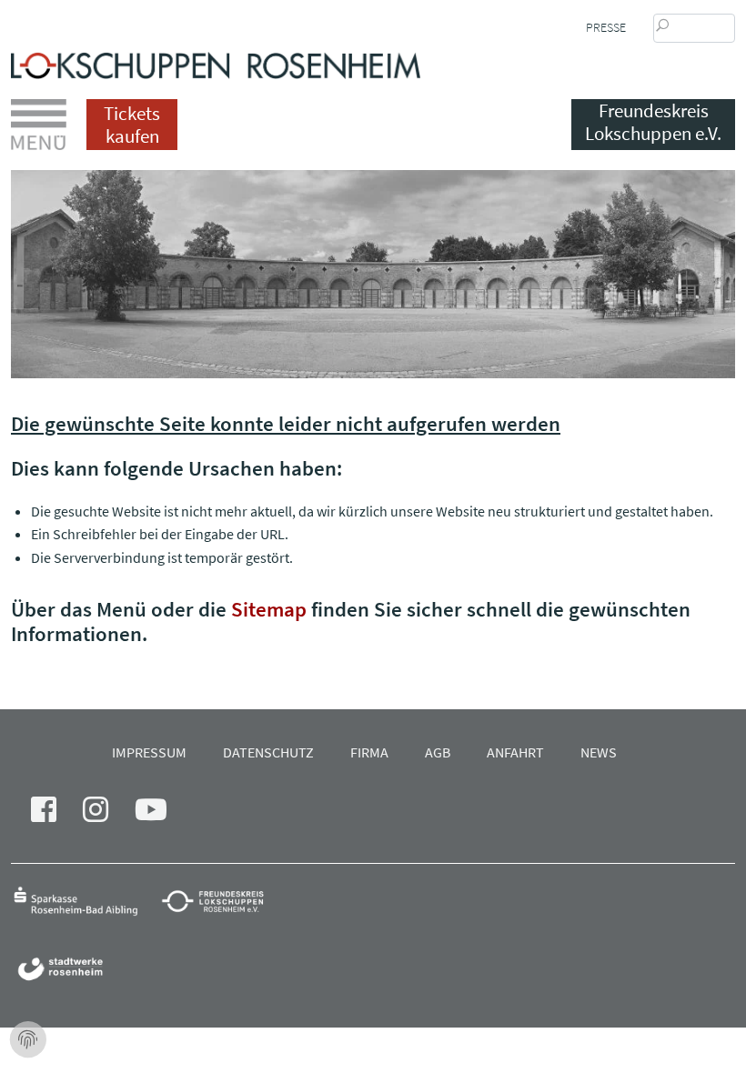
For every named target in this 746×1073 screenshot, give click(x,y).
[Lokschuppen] (215, 61)
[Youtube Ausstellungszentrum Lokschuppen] (162, 815)
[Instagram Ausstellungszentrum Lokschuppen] (106, 815)
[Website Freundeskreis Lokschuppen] (221, 900)
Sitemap (269, 609)
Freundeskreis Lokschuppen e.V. (653, 122)
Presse (606, 27)
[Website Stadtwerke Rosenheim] (65, 968)
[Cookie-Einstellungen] (28, 1040)
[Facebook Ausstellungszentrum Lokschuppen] (54, 815)
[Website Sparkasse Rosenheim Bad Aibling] (84, 900)
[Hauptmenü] (38, 124)
